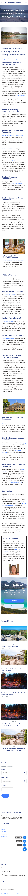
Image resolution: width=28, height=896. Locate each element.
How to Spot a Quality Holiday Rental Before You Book (12, 669)
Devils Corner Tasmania (10, 295)
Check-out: (4, 777)
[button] (25, 849)
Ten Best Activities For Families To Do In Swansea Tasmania (13, 693)
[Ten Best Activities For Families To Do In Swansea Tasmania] (14, 681)
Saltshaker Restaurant (8, 148)
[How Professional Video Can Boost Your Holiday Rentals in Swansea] (14, 633)
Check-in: (4, 769)
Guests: (3, 785)
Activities (3, 831)
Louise (25, 59)
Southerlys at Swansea (11, 2)
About (2, 826)
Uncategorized (16, 59)
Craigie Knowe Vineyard (8, 338)
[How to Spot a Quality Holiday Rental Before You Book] (14, 657)
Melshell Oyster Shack (16, 183)
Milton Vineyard (8, 278)
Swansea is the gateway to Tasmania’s (13, 261)
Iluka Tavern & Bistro (16, 482)
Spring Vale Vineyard (7, 321)
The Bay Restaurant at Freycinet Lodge (12, 135)
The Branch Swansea (17, 161)
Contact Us (4, 836)
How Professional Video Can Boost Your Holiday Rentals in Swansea (13, 645)
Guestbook (4, 834)
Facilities (3, 829)
